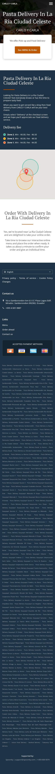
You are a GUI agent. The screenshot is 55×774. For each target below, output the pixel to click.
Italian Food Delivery (19, 742)
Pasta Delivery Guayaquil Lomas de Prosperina (18, 636)
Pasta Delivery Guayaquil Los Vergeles (28, 604)
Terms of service (27, 278)
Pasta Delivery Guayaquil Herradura (20, 533)
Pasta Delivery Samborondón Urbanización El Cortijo (21, 365)
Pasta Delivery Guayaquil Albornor (29, 518)
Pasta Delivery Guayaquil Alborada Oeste (32, 629)
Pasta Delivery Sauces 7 (32, 689)
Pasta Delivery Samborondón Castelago (25, 376)
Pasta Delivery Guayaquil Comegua (29, 476)
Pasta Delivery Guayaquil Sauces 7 (40, 479)
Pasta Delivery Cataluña (32, 650)
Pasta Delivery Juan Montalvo (31, 735)
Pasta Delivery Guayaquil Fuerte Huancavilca (32, 568)
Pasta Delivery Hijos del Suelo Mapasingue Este (34, 725)
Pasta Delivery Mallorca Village (35, 664)
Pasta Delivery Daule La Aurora (35, 447)
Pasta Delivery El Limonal (23, 682)
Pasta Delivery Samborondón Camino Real (26, 394)
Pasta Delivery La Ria (28, 444)
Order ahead (8, 329)
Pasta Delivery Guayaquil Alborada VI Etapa (26, 536)
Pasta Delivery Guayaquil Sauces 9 (22, 501)
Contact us (7, 334)
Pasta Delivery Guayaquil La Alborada (32, 511)
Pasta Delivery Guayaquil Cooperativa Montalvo (36, 597)
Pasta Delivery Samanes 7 (11, 721)
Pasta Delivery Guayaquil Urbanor (33, 554)
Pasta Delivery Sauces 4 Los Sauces (15, 685)
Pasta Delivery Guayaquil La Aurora (16, 600)
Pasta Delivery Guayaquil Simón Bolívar (38, 632)
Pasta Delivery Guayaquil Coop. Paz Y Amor (24, 550)
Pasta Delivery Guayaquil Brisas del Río (26, 472)
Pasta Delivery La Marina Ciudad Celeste (25, 454)
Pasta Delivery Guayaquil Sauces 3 (14, 483)
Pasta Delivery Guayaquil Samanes (34, 618)
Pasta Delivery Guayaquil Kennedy (29, 625)
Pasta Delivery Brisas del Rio (43, 682)
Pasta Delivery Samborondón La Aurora (34, 419)
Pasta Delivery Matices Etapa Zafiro (38, 671)
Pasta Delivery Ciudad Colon (30, 714)
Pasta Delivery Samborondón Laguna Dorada (20, 408)
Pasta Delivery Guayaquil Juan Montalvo (39, 643)
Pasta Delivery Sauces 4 (38, 685)
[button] (51, 3)
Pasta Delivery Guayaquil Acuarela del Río (25, 611)
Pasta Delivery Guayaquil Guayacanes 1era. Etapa (29, 504)
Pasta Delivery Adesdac (39, 728)
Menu (5, 325)
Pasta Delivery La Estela (29, 437)
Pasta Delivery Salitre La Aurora (20, 458)
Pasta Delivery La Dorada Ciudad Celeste (27, 451)
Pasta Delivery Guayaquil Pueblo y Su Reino (25, 582)
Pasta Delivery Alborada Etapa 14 (40, 703)
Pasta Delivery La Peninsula (31, 440)
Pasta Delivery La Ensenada (30, 707)
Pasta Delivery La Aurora (29, 429)
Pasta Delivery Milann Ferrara (31, 653)
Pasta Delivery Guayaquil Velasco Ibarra (25, 589)
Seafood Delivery (34, 742)
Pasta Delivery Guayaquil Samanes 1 (33, 522)
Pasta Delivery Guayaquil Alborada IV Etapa (24, 493)
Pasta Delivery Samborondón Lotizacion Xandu (20, 415)
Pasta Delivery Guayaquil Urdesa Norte (25, 575)
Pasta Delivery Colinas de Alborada (38, 718)
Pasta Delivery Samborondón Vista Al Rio (33, 383)
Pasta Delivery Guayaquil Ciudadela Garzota (26, 486)
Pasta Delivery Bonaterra (32, 461)
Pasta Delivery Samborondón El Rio (39, 404)
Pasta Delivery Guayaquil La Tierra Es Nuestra (30, 561)
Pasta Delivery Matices (32, 668)
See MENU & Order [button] (27, 50)
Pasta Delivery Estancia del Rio (35, 646)
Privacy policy (9, 278)
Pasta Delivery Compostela (38, 675)
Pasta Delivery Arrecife (10, 707)
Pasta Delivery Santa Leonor (37, 700)
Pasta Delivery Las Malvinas (28, 433)
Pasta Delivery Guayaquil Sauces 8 (35, 540)
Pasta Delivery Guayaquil (12, 646)
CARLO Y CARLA (9, 3)
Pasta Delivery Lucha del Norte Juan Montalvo (31, 732)
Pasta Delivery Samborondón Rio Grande (38, 412)
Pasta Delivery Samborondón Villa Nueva (36, 397)
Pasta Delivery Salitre (39, 458)
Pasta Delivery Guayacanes (30, 693)
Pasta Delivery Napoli (24, 657)
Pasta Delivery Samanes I (27, 696)
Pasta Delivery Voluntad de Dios (28, 661)
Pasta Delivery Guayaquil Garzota (29, 614)
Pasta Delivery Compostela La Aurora (15, 675)
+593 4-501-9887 (13, 308)
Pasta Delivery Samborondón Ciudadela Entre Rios (20, 401)
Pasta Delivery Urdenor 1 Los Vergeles (27, 739)
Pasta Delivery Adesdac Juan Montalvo (15, 728)
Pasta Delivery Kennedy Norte (31, 710)
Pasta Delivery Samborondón (24, 426)
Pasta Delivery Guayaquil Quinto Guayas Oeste (30, 639)
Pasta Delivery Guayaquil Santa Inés (34, 465)
